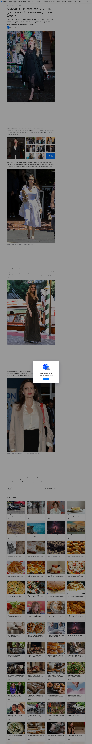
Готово (46, 379)
